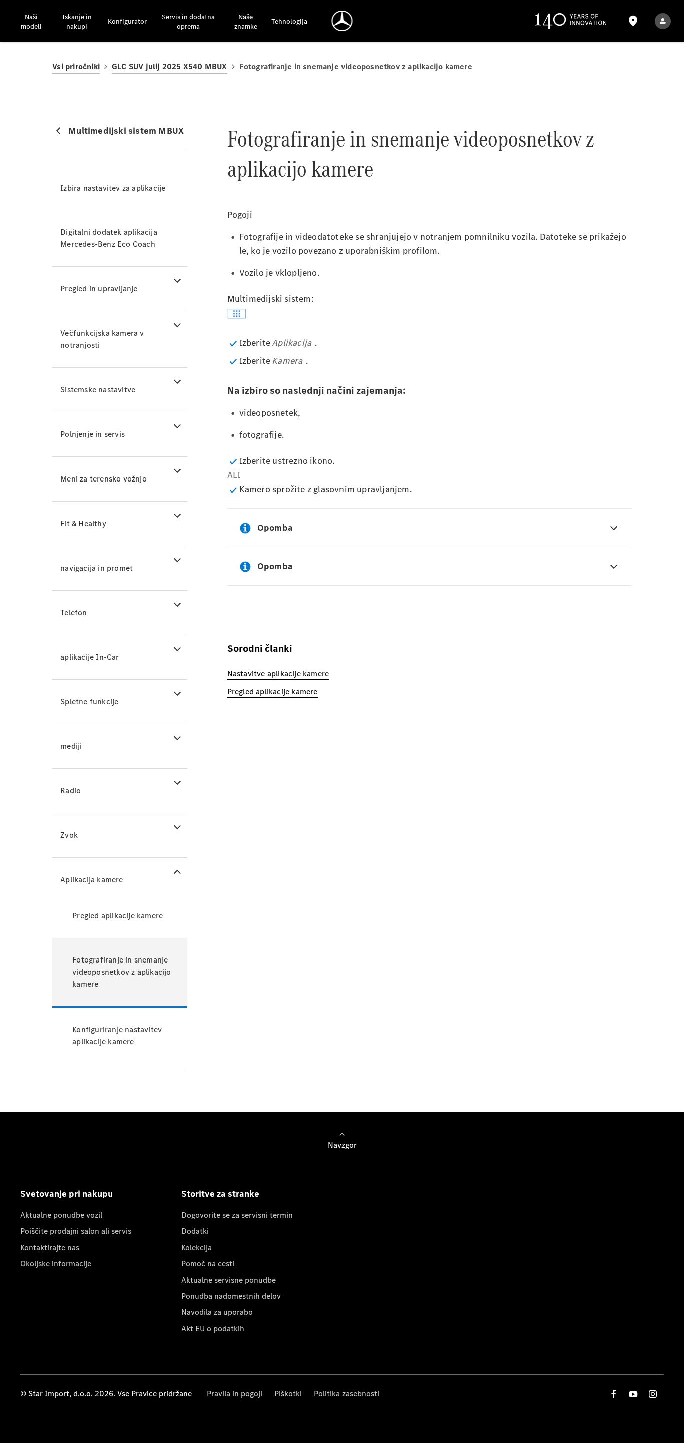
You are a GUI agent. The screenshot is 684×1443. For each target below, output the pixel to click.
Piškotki (288, 1393)
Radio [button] (70, 790)
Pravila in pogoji (234, 1393)
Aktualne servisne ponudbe (228, 1280)
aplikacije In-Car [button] (89, 657)
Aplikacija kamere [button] (91, 879)
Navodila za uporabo (217, 1312)
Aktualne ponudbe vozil (61, 1215)
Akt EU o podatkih (212, 1328)
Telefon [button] (73, 612)
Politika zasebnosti (346, 1393)
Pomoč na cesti (207, 1263)
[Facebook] (614, 1394)
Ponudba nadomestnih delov (231, 1296)
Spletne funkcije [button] (89, 701)
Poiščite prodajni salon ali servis (75, 1231)
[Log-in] (663, 21)
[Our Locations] (633, 21)
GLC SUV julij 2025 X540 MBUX (169, 66)
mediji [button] (71, 746)
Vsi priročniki (76, 66)
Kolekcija (196, 1247)
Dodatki (195, 1231)
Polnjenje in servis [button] (92, 434)
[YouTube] (633, 1394)
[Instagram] (653, 1394)
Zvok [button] (69, 835)
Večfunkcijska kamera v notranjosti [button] (102, 339)
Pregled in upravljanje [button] (98, 288)
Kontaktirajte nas (49, 1247)
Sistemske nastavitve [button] (97, 389)
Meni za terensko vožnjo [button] (103, 478)
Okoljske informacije (55, 1263)
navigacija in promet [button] (96, 568)
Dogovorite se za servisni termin (237, 1215)
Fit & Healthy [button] (83, 523)
